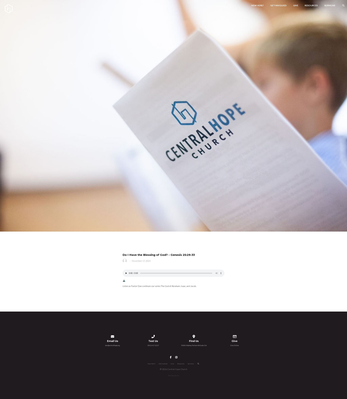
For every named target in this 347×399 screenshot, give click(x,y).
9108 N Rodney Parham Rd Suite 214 (194, 345)
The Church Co (173, 376)
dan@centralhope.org (112, 345)
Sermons (329, 5)
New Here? (257, 5)
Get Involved (278, 5)
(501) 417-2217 (153, 345)
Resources (311, 5)
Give (295, 5)
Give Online (234, 345)
